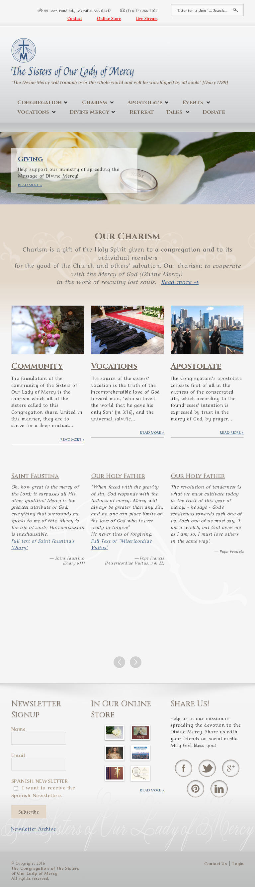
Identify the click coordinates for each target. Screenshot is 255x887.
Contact (74, 18)
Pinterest (195, 788)
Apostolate (144, 102)
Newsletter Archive (33, 828)
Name (18, 728)
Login (238, 863)
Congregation (39, 102)
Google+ (230, 768)
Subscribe (28, 811)
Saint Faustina (35, 476)
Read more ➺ (180, 281)
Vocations (33, 112)
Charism (94, 102)
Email (18, 754)
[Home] (23, 49)
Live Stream (146, 18)
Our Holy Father (118, 476)
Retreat (141, 112)
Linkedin (219, 788)
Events (193, 102)
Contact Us (215, 863)
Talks (174, 112)
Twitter (207, 768)
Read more (28, 184)
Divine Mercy (89, 112)
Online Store (109, 18)
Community (37, 366)
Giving (30, 159)
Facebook (183, 768)
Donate (214, 112)
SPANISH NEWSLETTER (39, 780)
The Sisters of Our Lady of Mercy (72, 71)
